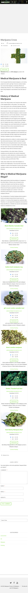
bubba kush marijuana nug (14, 267)
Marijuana (3, 542)
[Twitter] (10, 582)
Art (3, 43)
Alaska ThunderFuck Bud (14, 388)
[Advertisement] (14, 19)
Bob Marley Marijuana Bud (14, 430)
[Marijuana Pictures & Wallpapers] (5, 2)
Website (3, 497)
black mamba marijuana (14, 347)
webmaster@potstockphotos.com (15, 43)
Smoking (3, 545)
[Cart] (26, 2)
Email (3, 491)
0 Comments (5, 45)
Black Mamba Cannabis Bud (14, 226)
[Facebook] (14, 582)
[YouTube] (17, 582)
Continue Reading (14, 247)
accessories (3, 535)
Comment (4, 470)
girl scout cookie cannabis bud (14, 308)
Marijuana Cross (6, 455)
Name (3, 486)
